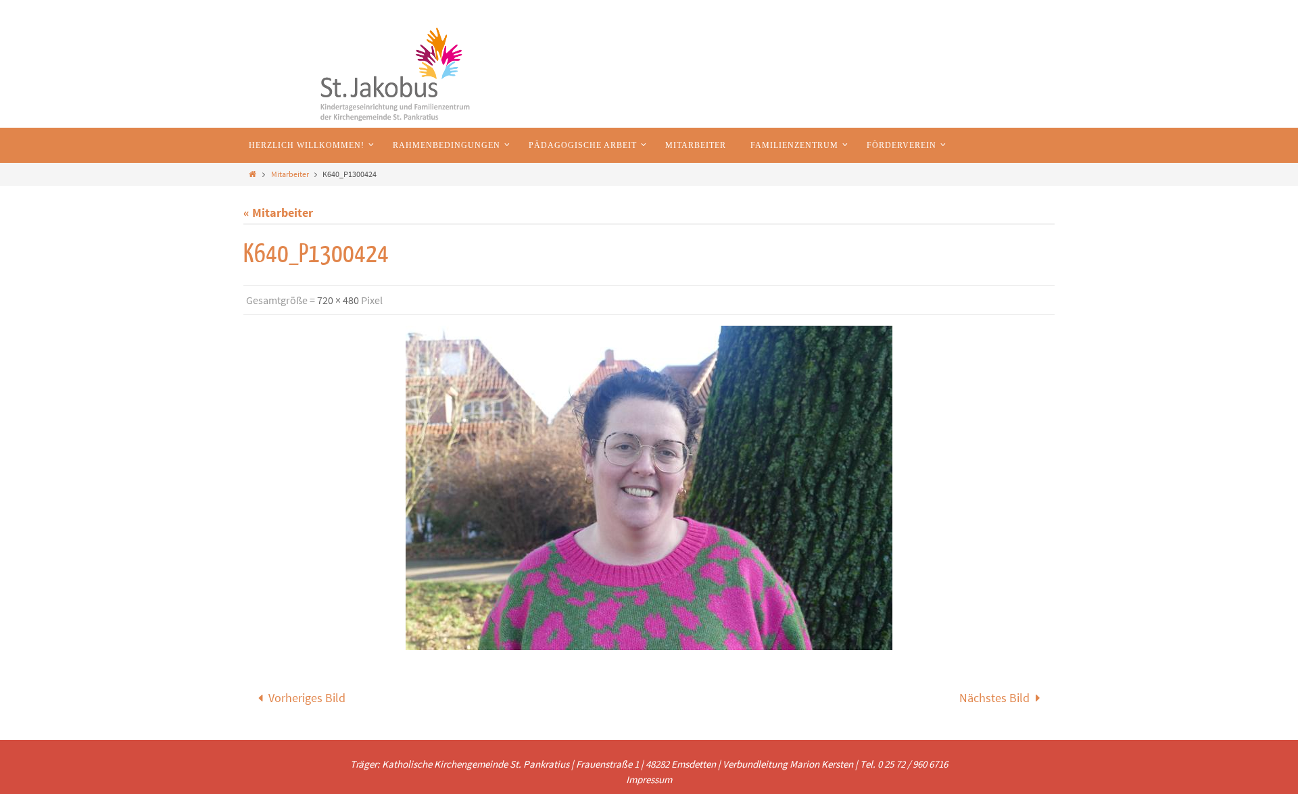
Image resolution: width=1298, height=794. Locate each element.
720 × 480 (338, 300)
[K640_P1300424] (649, 488)
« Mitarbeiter (278, 212)
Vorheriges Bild (306, 697)
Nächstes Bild (994, 697)
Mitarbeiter (290, 174)
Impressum (649, 779)
